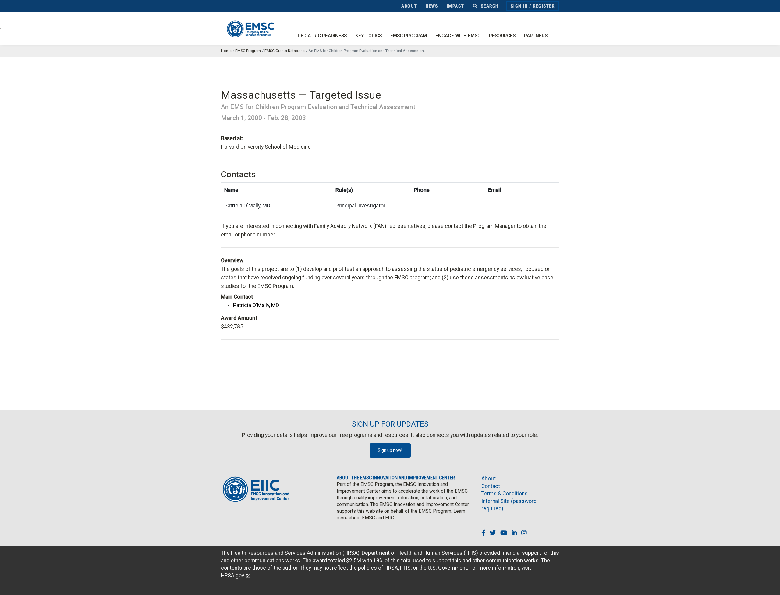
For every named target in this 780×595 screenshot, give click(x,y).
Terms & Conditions (504, 494)
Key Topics (368, 35)
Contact (490, 486)
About (409, 6)
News (432, 6)
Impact (455, 6)
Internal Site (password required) (509, 505)
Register (544, 6)
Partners (536, 35)
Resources (502, 35)
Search (489, 6)
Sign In (519, 6)
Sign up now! (390, 450)
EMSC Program (408, 35)
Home (226, 50)
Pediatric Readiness (322, 35)
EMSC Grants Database (284, 50)
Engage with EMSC (457, 35)
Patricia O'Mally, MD (256, 305)
